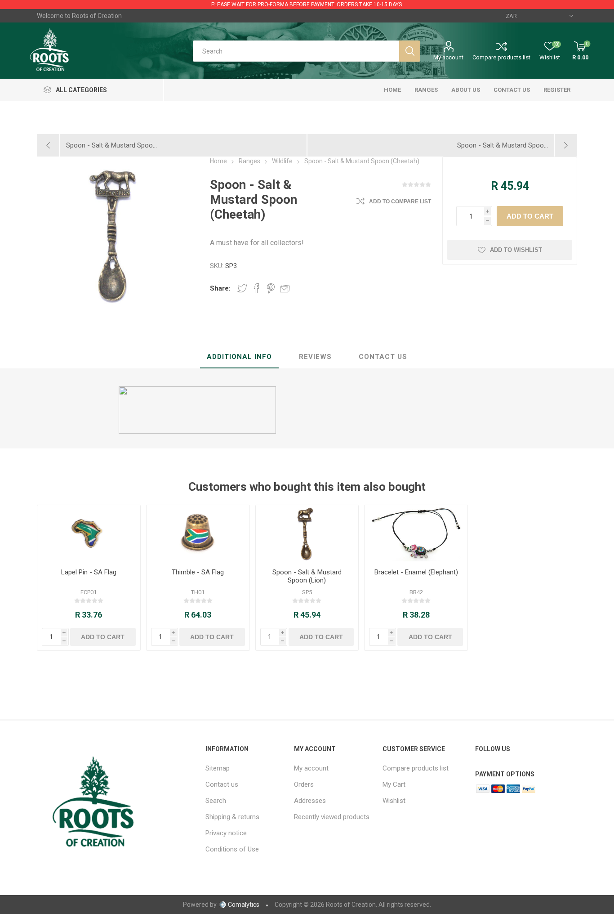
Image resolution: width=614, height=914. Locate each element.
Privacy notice (226, 833)
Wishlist (394, 801)
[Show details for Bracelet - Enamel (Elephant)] (416, 533)
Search (215, 801)
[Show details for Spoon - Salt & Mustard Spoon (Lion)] (307, 533)
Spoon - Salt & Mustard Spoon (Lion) (307, 576)
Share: (220, 288)
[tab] (239, 357)
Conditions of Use (232, 849)
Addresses (310, 801)
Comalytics (243, 904)
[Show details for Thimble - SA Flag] (198, 533)
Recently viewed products (331, 817)
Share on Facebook (257, 288)
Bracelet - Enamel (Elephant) (416, 572)
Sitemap (217, 768)
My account (448, 57)
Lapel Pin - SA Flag (88, 572)
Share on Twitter (242, 288)
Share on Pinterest (271, 288)
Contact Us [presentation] (383, 357)
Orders (304, 784)
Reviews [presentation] (315, 357)
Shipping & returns (232, 817)
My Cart (394, 784)
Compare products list (501, 57)
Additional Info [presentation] (239, 357)
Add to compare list (400, 201)
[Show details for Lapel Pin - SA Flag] (88, 533)
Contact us (221, 784)
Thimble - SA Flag (198, 572)
